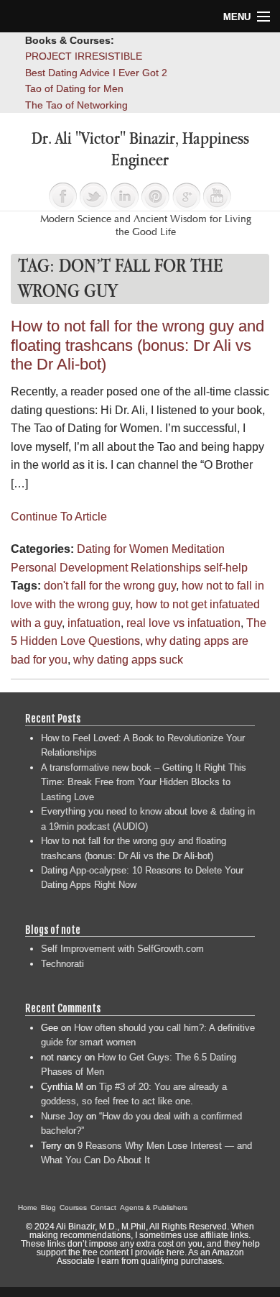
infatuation (94, 623)
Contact (103, 1207)
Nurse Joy (62, 1116)
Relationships (166, 568)
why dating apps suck (128, 660)
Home (27, 1207)
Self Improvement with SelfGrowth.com (122, 948)
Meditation (198, 549)
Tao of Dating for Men (74, 88)
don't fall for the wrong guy (110, 585)
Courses (73, 1207)
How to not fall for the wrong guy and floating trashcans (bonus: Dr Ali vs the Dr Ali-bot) (137, 345)
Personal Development (69, 568)
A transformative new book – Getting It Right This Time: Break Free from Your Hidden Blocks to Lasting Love (143, 782)
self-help (226, 568)
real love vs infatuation (183, 623)
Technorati (62, 963)
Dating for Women (123, 549)
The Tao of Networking (76, 105)
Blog (48, 1207)
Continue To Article (59, 516)
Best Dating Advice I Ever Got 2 (96, 72)
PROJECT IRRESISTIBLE (83, 56)
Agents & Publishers (153, 1207)
